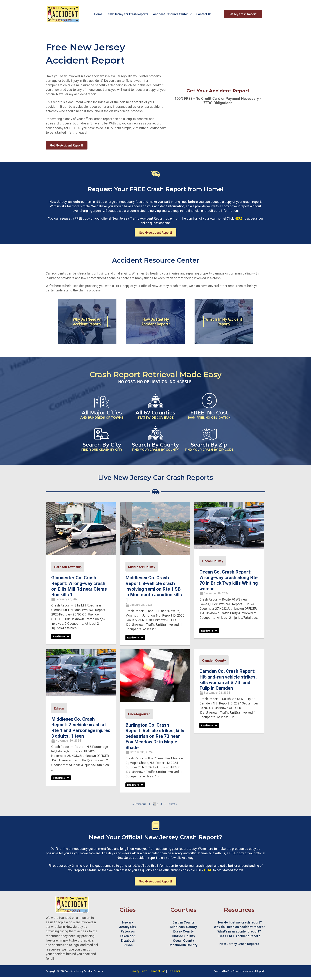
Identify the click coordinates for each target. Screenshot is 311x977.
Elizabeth (128, 940)
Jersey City (127, 927)
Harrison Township (68, 567)
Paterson (128, 931)
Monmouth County (183, 945)
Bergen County (183, 922)
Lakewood (127, 936)
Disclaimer (174, 971)
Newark (127, 922)
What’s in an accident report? (239, 931)
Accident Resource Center (170, 14)
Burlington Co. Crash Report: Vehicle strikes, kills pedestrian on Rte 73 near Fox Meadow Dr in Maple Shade (154, 736)
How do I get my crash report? (239, 922)
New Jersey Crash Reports (239, 944)
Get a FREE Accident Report (239, 936)
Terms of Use (157, 971)
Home (98, 14)
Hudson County (183, 936)
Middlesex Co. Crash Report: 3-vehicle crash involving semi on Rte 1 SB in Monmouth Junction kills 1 (153, 589)
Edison (59, 708)
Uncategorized (139, 714)
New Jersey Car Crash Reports (127, 14)
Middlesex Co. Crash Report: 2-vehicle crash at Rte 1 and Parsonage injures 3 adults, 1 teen (80, 727)
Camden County (214, 660)
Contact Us (203, 14)
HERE (238, 218)
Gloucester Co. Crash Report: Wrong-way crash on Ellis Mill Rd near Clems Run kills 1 (79, 586)
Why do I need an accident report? (239, 927)
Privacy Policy (139, 971)
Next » (172, 804)
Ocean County (212, 561)
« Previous (139, 804)
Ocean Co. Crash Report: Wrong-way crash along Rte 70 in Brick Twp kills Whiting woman (228, 580)
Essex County (183, 931)
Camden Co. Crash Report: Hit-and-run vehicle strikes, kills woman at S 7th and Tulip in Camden (228, 679)
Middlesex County (141, 567)
